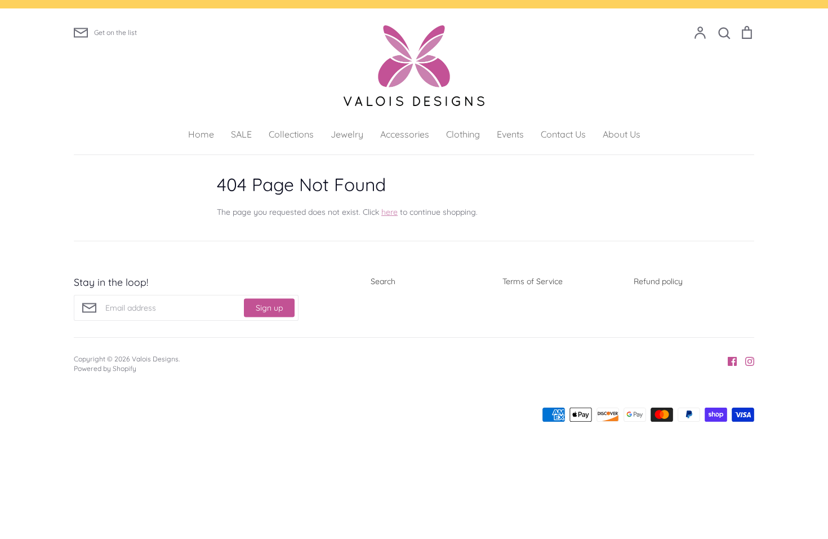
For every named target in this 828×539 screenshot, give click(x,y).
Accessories (404, 134)
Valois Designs (155, 359)
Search (383, 281)
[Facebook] (728, 361)
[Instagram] (745, 361)
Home (201, 134)
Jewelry (347, 134)
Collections (291, 134)
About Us (621, 134)
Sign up (269, 307)
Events (510, 134)
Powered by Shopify (105, 368)
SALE (241, 134)
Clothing (463, 134)
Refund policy (658, 281)
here (389, 212)
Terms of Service (532, 281)
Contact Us (563, 134)
